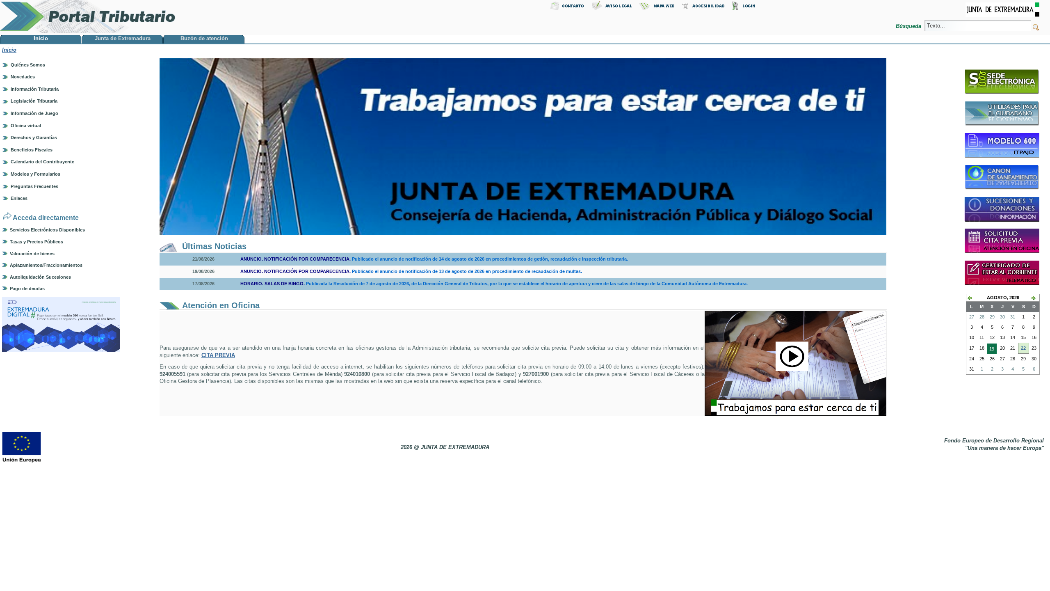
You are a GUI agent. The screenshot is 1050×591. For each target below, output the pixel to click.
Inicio (9, 50)
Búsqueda (909, 26)
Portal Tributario (88, 16)
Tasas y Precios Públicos (36, 241)
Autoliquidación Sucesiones (40, 277)
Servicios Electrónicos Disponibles (47, 229)
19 (990, 350)
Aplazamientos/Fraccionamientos (46, 265)
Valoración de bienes (32, 253)
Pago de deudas (27, 288)
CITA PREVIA (218, 355)
